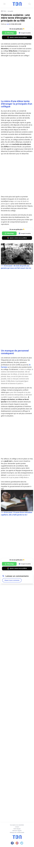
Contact (17, 827)
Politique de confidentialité (17, 832)
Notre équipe (17, 828)
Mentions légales (17, 830)
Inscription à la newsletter (17, 825)
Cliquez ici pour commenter (11, 580)
